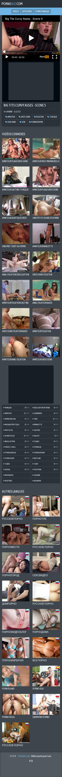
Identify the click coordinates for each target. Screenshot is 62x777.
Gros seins (25, 117)
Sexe (23, 122)
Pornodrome (37, 122)
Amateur (11, 117)
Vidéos (16, 11)
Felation (40, 117)
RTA (31, 761)
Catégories (27, 11)
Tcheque (53, 117)
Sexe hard (11, 122)
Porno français (42, 11)
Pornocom (12, 4)
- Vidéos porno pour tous (34, 756)
